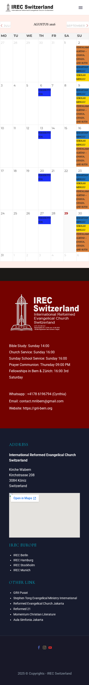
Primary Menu (80, 7)
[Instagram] (44, 647)
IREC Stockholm (24, 565)
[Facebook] (39, 647)
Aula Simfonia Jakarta (28, 619)
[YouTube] (50, 647)
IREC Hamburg (23, 560)
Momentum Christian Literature (34, 614)
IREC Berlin (20, 555)
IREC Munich (21, 570)
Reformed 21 (22, 609)
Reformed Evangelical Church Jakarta (38, 603)
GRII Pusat (20, 592)
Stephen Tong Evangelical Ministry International (45, 598)
